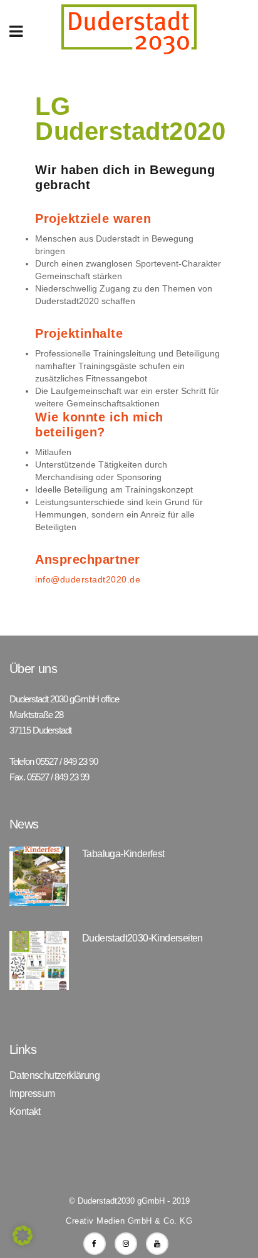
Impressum (32, 1094)
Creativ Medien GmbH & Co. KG (129, 1221)
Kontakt (25, 1112)
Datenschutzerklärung (54, 1075)
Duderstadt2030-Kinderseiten (142, 938)
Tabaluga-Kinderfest (123, 853)
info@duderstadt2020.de (87, 579)
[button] (22, 1235)
